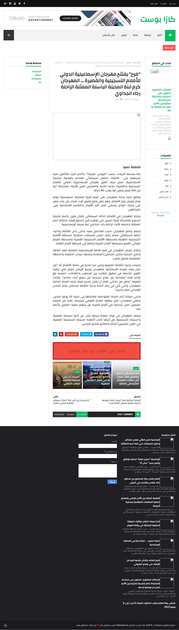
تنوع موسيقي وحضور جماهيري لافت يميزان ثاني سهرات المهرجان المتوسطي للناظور (127, 378)
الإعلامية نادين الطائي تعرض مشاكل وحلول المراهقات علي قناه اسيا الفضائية (140, 442)
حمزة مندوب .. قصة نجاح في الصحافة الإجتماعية (142, 543)
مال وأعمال (108, 35)
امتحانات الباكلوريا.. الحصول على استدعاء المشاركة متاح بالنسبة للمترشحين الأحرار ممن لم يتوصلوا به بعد (161, 100)
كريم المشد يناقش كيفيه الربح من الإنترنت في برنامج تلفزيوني (143, 562)
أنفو (159, 35)
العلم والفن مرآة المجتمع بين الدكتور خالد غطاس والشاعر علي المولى (142, 481)
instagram (36, 79)
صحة (135, 35)
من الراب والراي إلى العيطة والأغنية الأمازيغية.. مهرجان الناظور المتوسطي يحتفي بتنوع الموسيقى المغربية (97, 375)
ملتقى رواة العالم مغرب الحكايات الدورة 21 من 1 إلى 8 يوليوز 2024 (149, 605)
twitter (38, 75)
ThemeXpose (122, 625)
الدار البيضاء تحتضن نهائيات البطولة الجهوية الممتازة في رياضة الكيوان (143, 523)
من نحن (172, 3)
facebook (59, 414)
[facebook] (24, 3)
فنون (124, 35)
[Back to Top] (5, 626)
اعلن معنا (154, 3)
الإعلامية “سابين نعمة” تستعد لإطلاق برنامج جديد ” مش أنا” (141, 461)
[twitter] (20, 3)
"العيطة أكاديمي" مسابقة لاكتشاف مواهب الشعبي (71, 380)
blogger (82, 414)
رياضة (166, 169)
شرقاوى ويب (82, 625)
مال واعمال (163, 197)
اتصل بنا (164, 3)
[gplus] (5, 3)
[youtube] (15, 3)
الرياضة (147, 35)
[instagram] (10, 3)
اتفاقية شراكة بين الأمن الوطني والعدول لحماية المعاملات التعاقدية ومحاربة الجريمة (140, 502)
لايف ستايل (164, 191)
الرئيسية (137, 62)
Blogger (160, 215)
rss (39, 82)
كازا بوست (158, 19)
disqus (70, 414)
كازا (166, 186)
